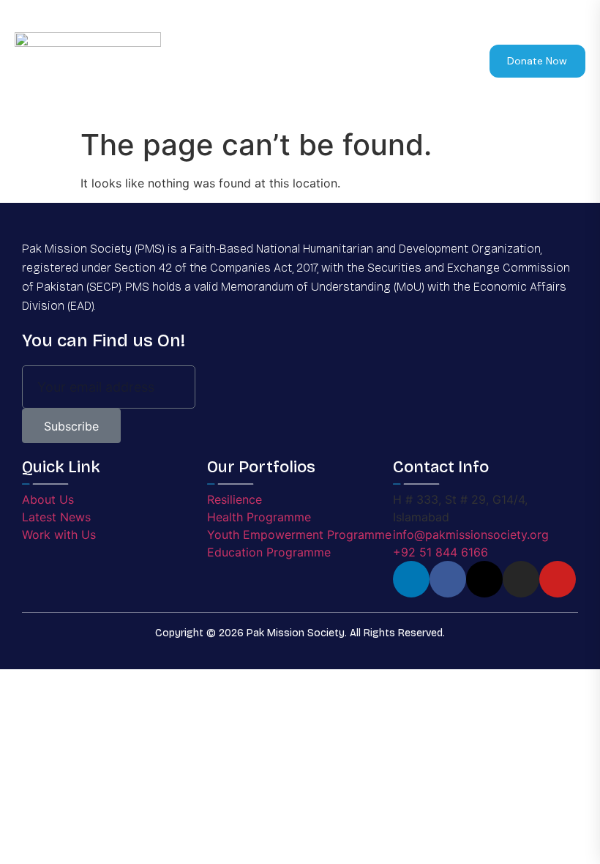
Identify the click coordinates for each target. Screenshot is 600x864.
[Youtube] (557, 579)
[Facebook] (448, 579)
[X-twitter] (484, 579)
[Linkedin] (411, 579)
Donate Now (537, 60)
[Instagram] (521, 579)
